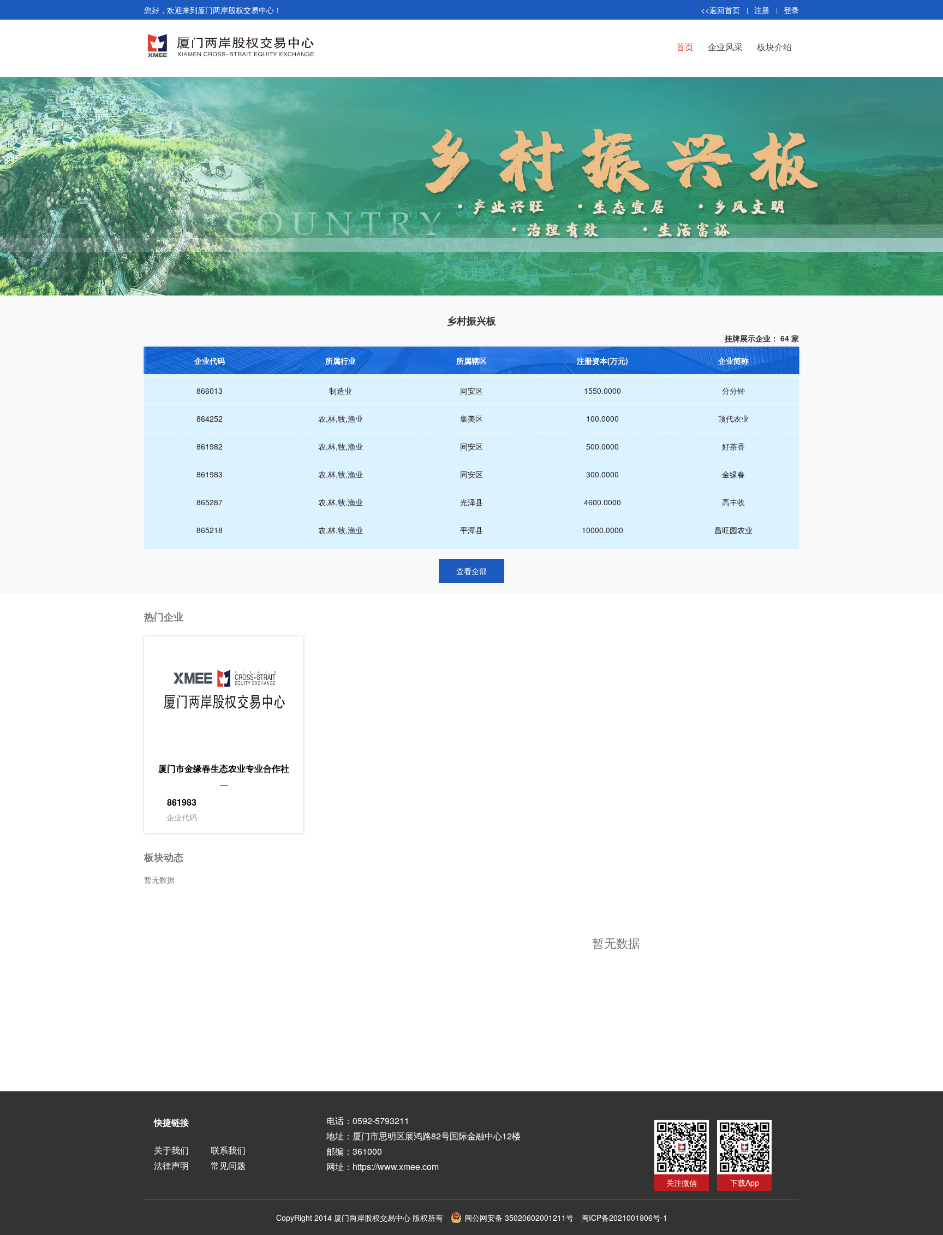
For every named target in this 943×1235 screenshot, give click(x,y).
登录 (791, 9)
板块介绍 (774, 46)
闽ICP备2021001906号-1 (624, 1217)
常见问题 (228, 1165)
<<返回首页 (720, 9)
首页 (685, 46)
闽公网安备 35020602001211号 (519, 1217)
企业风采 (725, 46)
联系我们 (228, 1150)
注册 (761, 9)
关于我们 (171, 1150)
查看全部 (471, 570)
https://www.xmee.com (396, 1166)
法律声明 (171, 1165)
